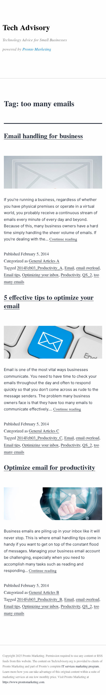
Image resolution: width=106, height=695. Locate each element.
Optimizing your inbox (40, 274)
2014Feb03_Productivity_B (39, 599)
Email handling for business (43, 136)
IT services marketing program (80, 666)
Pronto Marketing (36, 49)
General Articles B (44, 592)
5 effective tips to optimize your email (49, 301)
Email (69, 267)
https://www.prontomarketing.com (23, 682)
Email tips (12, 274)
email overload (88, 267)
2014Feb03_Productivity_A (40, 267)
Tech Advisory (26, 27)
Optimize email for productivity (49, 467)
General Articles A (44, 260)
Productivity (70, 274)
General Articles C (44, 430)
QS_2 (87, 274)
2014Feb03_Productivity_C (39, 437)
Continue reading (63, 238)
